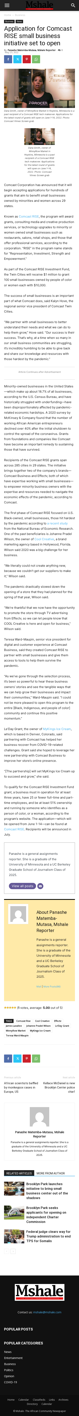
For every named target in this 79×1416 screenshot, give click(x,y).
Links (52, 1399)
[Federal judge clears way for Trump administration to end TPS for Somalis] (14, 1236)
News (19, 21)
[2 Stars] (7, 1007)
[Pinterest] (27, 59)
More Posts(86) (52, 986)
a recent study (57, 523)
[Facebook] (8, 59)
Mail (38, 986)
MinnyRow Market (16, 1030)
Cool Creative (44, 539)
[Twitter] (17, 59)
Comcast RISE (29, 216)
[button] (6, 5)
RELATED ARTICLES (19, 1173)
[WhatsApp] (36, 59)
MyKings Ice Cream (57, 729)
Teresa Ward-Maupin (17, 1035)
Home (7, 15)
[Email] (40, 886)
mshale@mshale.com (47, 1312)
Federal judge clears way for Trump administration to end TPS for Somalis (48, 1236)
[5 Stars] (15, 1007)
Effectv (57, 1020)
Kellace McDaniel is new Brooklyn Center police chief (59, 1087)
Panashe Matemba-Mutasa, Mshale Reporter (32, 50)
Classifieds (39, 1399)
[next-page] (13, 1251)
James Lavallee (14, 1025)
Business (20, 15)
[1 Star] (5, 1007)
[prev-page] (6, 1251)
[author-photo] (39, 1126)
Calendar (23, 1399)
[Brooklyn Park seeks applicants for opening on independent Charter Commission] (14, 1212)
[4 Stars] (12, 1007)
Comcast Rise (23, 1020)
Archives (63, 1399)
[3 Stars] (10, 1007)
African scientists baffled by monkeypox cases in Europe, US (21, 1087)
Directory (32, 1404)
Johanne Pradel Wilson (38, 1025)
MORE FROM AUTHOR (51, 1173)
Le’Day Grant (62, 1025)
